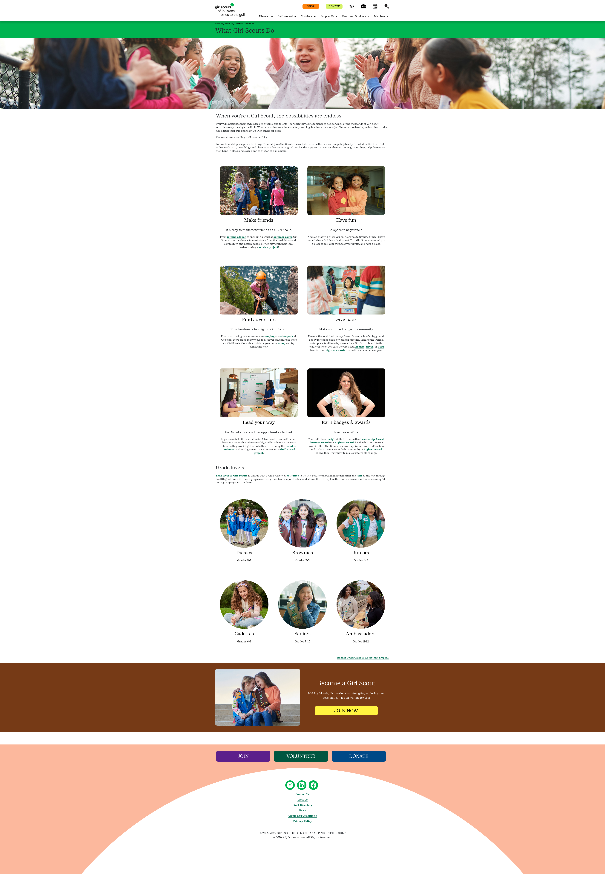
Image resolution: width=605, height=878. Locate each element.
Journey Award (319, 442)
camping (269, 336)
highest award (373, 449)
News (302, 810)
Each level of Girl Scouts (232, 475)
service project (268, 247)
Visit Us (302, 799)
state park (286, 336)
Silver (369, 346)
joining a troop (236, 236)
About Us (229, 24)
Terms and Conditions (302, 815)
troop (281, 343)
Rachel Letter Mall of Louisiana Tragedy (363, 657)
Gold (381, 346)
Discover (219, 24)
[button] (351, 7)
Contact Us (303, 794)
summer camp (283, 236)
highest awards (335, 350)
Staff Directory (302, 805)
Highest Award (344, 442)
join (359, 475)
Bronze (359, 346)
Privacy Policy (302, 821)
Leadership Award (372, 439)
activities (293, 475)
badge (331, 439)
